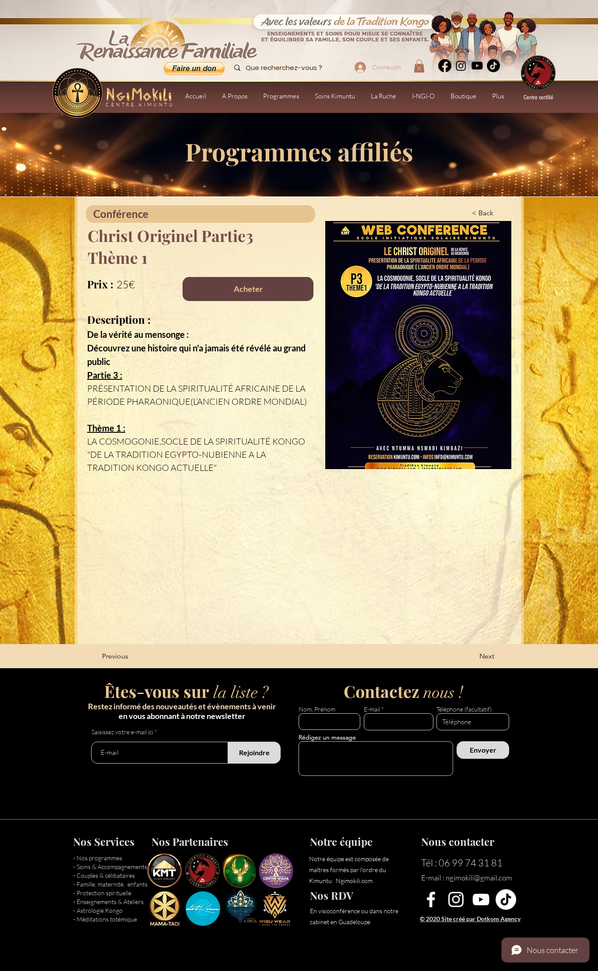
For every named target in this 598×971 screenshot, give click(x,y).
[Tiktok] (506, 899)
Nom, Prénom (317, 709)
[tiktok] (493, 65)
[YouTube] (481, 899)
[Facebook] (444, 65)
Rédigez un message (327, 737)
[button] (419, 66)
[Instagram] (461, 65)
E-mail (372, 709)
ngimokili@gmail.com (479, 877)
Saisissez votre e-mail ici (122, 732)
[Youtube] (477, 65)
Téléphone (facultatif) (464, 709)
